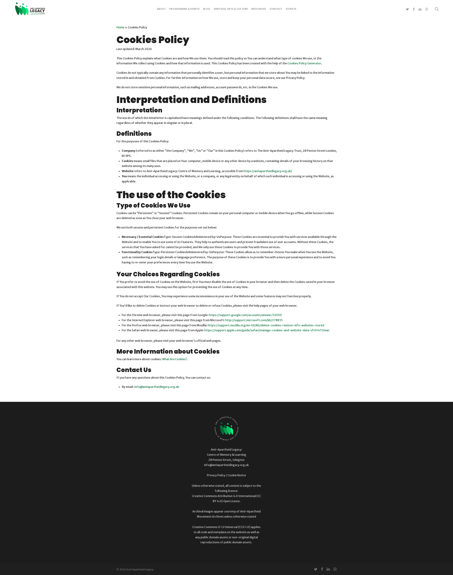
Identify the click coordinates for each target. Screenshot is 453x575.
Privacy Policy (216, 475)
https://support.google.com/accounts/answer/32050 (245, 315)
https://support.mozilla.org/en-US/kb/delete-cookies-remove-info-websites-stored (266, 325)
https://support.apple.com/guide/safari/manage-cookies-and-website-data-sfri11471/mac (266, 330)
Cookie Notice (237, 475)
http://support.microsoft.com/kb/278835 (254, 320)
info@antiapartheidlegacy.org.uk (156, 387)
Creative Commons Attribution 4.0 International (224, 496)
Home (120, 27)
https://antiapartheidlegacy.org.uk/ (267, 171)
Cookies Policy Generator (304, 63)
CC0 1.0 (244, 527)
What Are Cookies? (174, 359)
